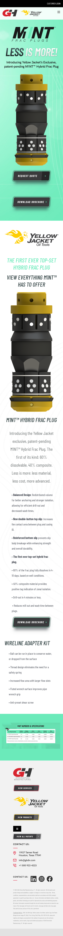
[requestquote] (31, 171)
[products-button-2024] (26, 815)
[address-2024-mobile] (27, 852)
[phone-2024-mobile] (25, 865)
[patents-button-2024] (27, 834)
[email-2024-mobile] (24, 860)
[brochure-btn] (31, 197)
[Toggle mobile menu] (59, 12)
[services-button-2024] (26, 785)
